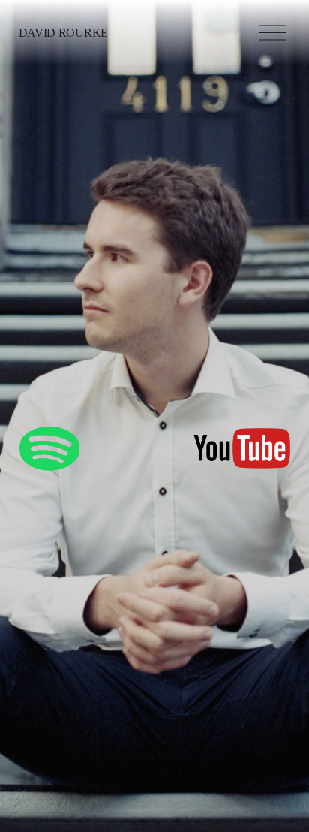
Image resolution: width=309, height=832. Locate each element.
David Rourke (63, 32)
